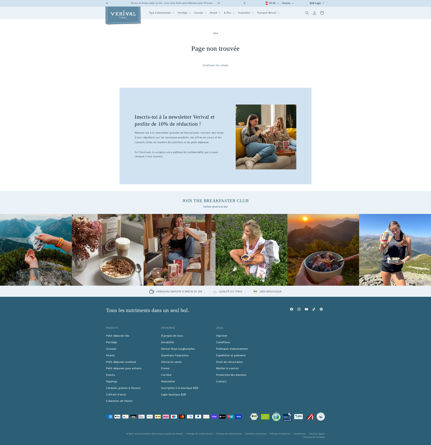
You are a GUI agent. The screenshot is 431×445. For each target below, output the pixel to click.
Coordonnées (300, 434)
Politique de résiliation (314, 437)
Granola (111, 348)
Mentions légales (317, 434)
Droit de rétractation (229, 361)
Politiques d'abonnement (232, 348)
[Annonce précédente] (107, 3)
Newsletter (168, 381)
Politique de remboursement (200, 434)
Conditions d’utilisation (256, 434)
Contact (221, 381)
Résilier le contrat (227, 368)
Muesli (110, 355)
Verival (137, 434)
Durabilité (167, 341)
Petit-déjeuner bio (117, 335)
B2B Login (315, 3)
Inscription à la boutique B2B (179, 387)
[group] (36, 250)
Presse (165, 368)
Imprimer (222, 335)
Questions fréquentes (175, 355)
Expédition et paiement (231, 355)
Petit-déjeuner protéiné (121, 361)
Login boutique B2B (173, 394)
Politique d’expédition (280, 434)
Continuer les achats (215, 65)
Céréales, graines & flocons (123, 387)
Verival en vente (171, 361)
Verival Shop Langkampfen (178, 348)
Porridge (111, 341)
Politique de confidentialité (229, 434)
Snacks (110, 374)
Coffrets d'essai (116, 394)
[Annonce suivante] (244, 3)
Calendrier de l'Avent (119, 400)
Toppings (111, 381)
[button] (160, 13)
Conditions (223, 341)
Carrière (166, 374)
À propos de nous (172, 335)
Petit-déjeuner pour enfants (124, 368)
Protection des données (231, 374)
